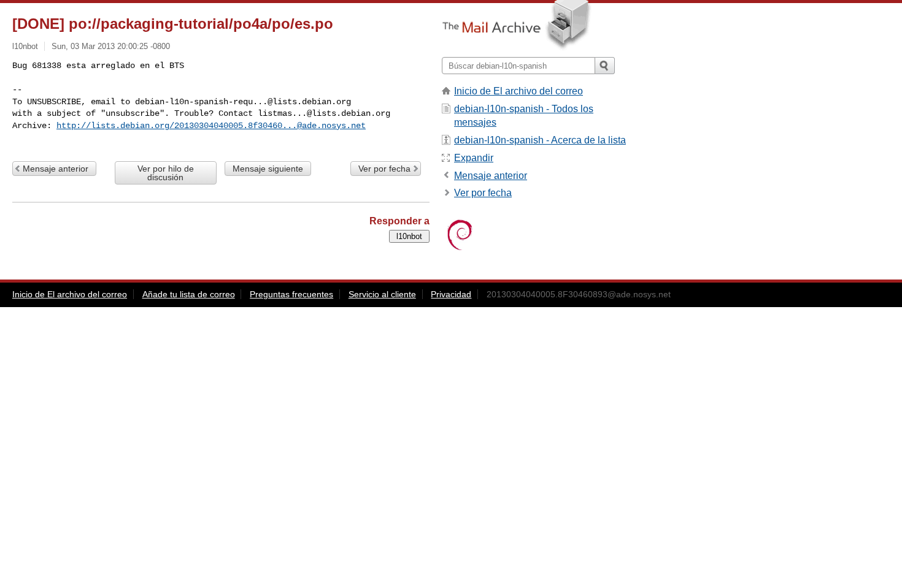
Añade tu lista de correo (188, 294)
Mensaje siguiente (268, 168)
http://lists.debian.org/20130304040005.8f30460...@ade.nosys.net (211, 126)
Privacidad (451, 294)
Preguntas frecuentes (291, 294)
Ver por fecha (384, 168)
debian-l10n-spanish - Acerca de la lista (540, 140)
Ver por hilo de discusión (165, 173)
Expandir (473, 158)
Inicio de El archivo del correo (518, 91)
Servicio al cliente (382, 294)
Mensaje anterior (55, 168)
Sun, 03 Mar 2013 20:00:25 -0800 (111, 46)
